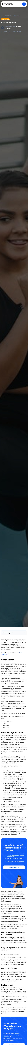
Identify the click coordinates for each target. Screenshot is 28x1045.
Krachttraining (8, 15)
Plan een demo (13, 867)
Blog (2, 15)
